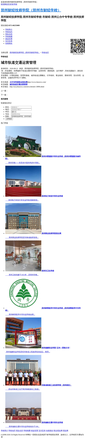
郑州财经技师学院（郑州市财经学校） (31, 10)
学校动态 (8, 32)
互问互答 (8, 41)
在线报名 (8, 43)
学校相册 (8, 36)
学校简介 (8, 29)
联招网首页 (5, 4)
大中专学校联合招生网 (18, 82)
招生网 (65, 431)
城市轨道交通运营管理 (18, 84)
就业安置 (8, 39)
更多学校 (13, 4)
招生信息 (8, 34)
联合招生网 (58, 431)
